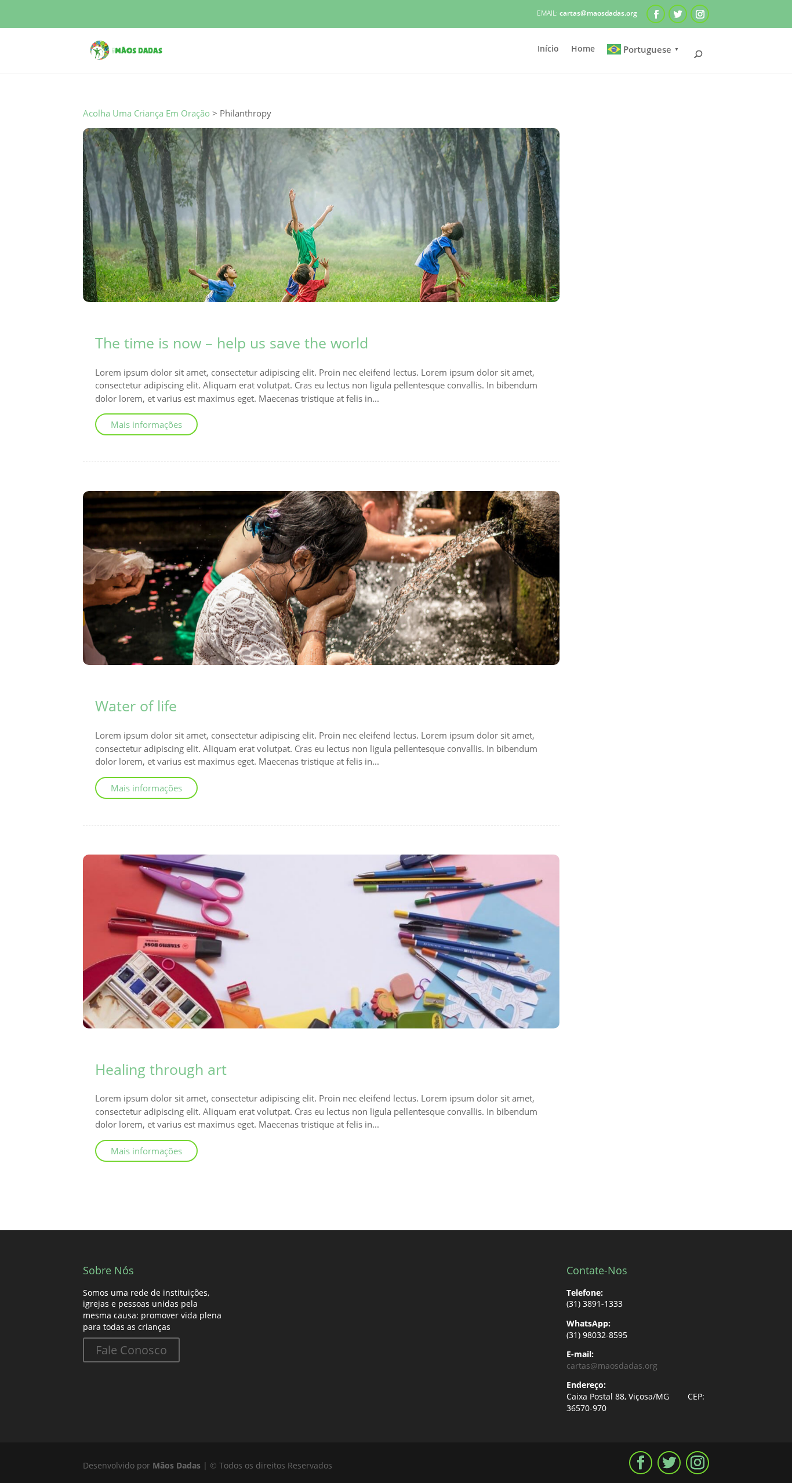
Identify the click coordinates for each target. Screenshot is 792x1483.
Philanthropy (311, 325)
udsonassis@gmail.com (166, 325)
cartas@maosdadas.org (611, 1365)
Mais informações (146, 424)
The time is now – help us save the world (231, 342)
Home (583, 49)
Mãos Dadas (176, 1465)
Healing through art (161, 1069)
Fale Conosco (131, 1350)
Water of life (136, 705)
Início (548, 49)
